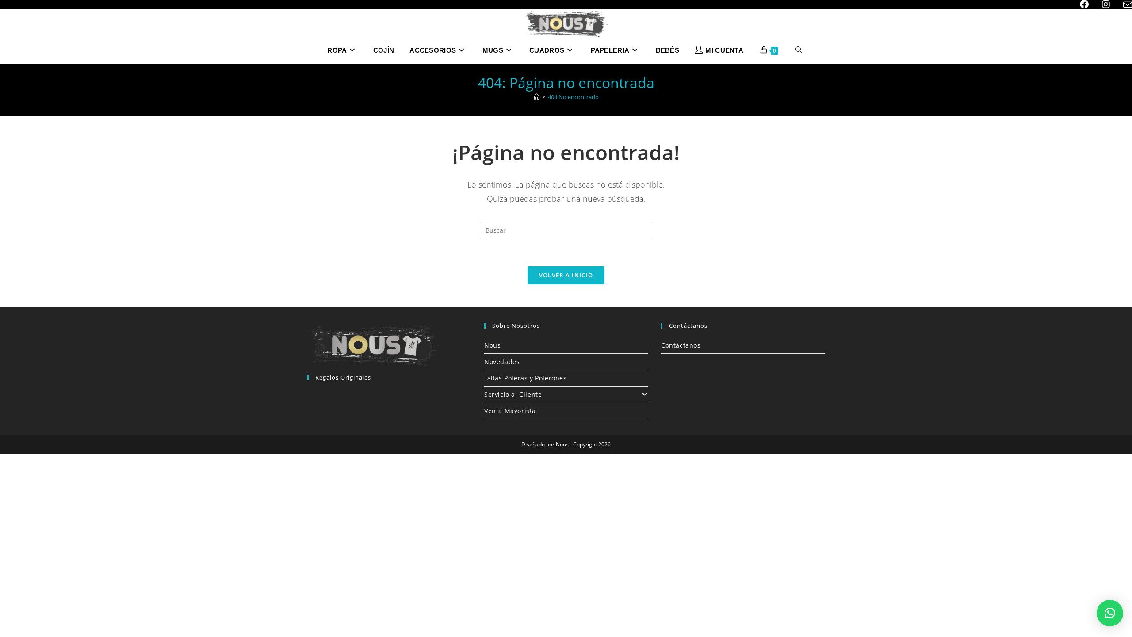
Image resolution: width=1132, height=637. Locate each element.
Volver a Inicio (566, 275)
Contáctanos (681, 345)
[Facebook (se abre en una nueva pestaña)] (1084, 4)
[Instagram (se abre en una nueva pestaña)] (1106, 4)
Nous (492, 345)
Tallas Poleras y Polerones (525, 378)
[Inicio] (536, 97)
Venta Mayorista (510, 411)
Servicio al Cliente (513, 394)
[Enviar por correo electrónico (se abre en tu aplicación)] (1124, 5)
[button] (1110, 613)
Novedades (502, 361)
